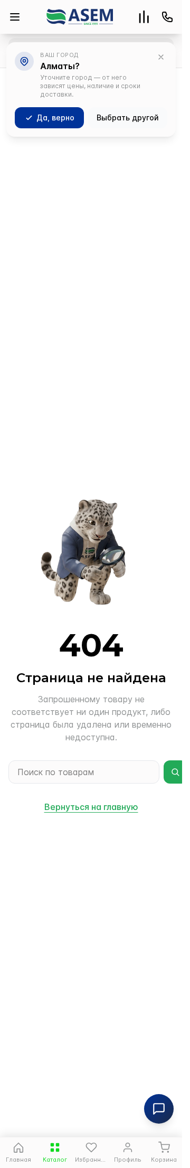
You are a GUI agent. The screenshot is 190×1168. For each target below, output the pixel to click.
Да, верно (55, 117)
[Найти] (175, 772)
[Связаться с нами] (167, 16)
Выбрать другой (128, 117)
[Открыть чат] (159, 1109)
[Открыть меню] (14, 16)
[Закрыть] (161, 57)
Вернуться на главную (91, 807)
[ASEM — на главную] (79, 16)
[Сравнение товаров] (144, 16)
